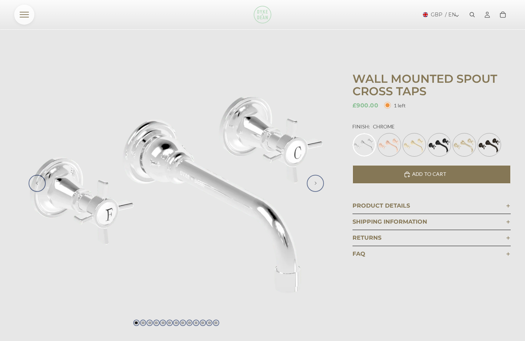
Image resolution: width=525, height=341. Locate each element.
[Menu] (24, 15)
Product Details (381, 205)
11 (203, 323)
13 (216, 323)
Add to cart (429, 174)
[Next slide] (315, 183)
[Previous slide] (37, 183)
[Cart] (503, 14)
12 (209, 323)
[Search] (472, 14)
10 (196, 323)
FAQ (358, 253)
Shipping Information (389, 221)
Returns (366, 237)
